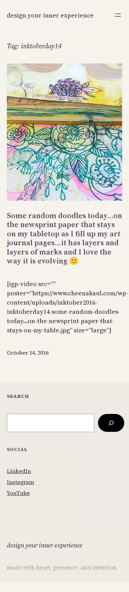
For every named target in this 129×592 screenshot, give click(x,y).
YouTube (18, 493)
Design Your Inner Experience (50, 15)
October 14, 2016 (28, 352)
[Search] (111, 423)
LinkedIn (19, 471)
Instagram (20, 482)
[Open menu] (118, 15)
